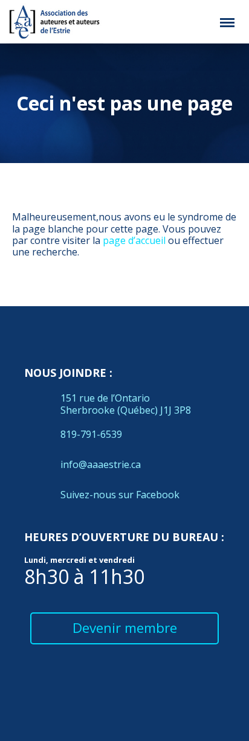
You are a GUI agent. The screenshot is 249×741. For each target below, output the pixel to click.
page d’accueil (134, 240)
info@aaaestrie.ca (100, 464)
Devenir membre (125, 627)
